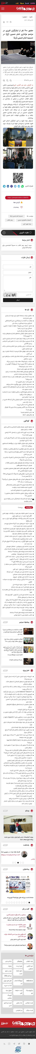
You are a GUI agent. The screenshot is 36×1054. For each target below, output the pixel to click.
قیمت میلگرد (29, 1010)
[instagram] (10, 1044)
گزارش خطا (17, 202)
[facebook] (11, 186)
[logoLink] (25, 8)
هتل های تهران (8, 981)
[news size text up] (4, 80)
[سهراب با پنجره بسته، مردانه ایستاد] (30, 927)
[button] (23, 862)
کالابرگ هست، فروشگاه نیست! (15, 655)
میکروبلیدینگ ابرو (29, 991)
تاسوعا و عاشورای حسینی (24, 220)
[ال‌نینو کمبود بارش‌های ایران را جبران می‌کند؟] (30, 946)
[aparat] (25, 1044)
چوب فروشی (29, 961)
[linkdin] (8, 186)
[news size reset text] (7, 80)
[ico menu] (3, 9)
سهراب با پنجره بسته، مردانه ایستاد (17, 930)
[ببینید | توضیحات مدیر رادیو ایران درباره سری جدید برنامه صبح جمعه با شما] (18, 825)
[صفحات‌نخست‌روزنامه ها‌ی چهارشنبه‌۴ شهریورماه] (18, 884)
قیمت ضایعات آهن (18, 991)
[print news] (4, 22)
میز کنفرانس (19, 1010)
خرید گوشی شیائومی (30, 967)
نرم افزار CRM (8, 976)
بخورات (10, 966)
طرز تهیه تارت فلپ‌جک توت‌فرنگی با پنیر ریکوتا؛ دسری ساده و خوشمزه (18, 500)
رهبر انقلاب (10, 220)
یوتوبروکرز (19, 961)
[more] (5, 622)
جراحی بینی (8, 961)
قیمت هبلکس (29, 1003)
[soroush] (4, 186)
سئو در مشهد (8, 971)
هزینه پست (19, 966)
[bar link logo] (4, 3)
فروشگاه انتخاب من (18, 982)
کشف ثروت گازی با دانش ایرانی (18, 939)
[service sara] (27, 3)
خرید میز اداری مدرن (8, 1004)
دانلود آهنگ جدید (19, 972)
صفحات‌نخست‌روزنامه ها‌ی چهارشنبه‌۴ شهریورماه (20, 897)
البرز (31, 17)
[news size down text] (11, 80)
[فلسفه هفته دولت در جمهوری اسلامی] (30, 854)
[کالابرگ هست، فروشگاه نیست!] (28, 651)
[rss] (6, 1044)
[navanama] (32, 3)
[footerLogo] (23, 1023)
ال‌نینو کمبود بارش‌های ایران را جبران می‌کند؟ (15, 945)
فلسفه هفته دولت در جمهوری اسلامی (16, 852)
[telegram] (19, 186)
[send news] (7, 22)
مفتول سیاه (9, 990)
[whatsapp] (22, 186)
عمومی (25, 17)
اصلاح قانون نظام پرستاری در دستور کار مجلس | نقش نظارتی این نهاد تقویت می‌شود (14, 919)
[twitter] (15, 186)
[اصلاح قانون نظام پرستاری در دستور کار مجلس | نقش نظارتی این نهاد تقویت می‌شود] (30, 917)
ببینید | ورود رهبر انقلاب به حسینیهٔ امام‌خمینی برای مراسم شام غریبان (17, 246)
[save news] (10, 22)
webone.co (29, 981)
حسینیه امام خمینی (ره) (16, 216)
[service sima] (22, 3)
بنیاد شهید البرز (27, 224)
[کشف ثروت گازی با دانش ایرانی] (30, 937)
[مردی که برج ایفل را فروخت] (28, 661)
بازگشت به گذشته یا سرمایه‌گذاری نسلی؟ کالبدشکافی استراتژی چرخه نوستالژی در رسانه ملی (12, 632)
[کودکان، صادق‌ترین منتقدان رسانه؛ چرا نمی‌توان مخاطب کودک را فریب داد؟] (28, 640)
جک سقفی (19, 1003)
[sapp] (30, 1044)
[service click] (17, 3)
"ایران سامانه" (23, 1039)
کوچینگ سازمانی (9, 996)
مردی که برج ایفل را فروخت (15, 660)
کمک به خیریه (8, 986)
